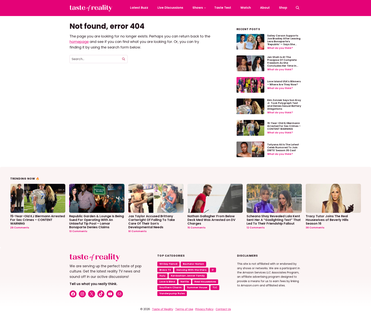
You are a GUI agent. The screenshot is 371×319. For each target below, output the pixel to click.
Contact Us (223, 309)
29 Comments (19, 227)
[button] (297, 8)
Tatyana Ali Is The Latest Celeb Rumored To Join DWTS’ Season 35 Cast (283, 147)
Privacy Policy (204, 309)
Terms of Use (184, 309)
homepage (79, 41)
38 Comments (315, 227)
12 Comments (256, 227)
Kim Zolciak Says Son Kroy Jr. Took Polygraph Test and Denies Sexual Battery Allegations (284, 104)
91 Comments (137, 231)
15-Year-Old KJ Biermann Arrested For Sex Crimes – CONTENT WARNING (284, 126)
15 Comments (196, 227)
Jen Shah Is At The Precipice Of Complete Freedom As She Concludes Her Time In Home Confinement (282, 62)
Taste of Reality (162, 309)
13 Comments (78, 231)
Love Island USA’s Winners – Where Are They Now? (284, 83)
